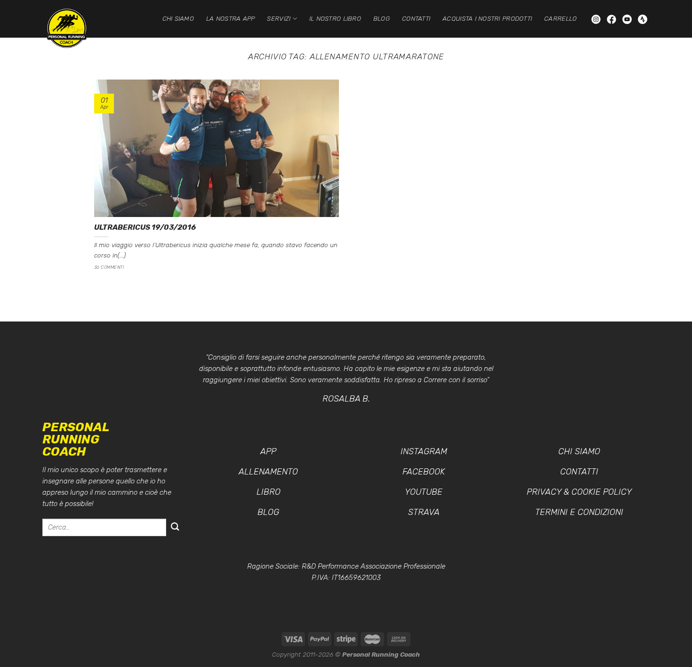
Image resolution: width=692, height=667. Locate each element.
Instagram (424, 451)
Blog (381, 18)
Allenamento (268, 471)
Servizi (278, 18)
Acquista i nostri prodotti (487, 18)
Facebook (423, 471)
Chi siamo (178, 18)
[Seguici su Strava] (642, 19)
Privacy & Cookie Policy (579, 492)
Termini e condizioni (579, 512)
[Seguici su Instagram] (597, 19)
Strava (424, 512)
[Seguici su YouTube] (628, 19)
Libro (269, 492)
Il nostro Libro (335, 18)
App (268, 451)
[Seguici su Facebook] (612, 19)
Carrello (560, 18)
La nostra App (230, 18)
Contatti (416, 18)
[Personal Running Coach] (75, 28)
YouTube (424, 492)
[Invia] (175, 527)
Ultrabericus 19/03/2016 (145, 227)
